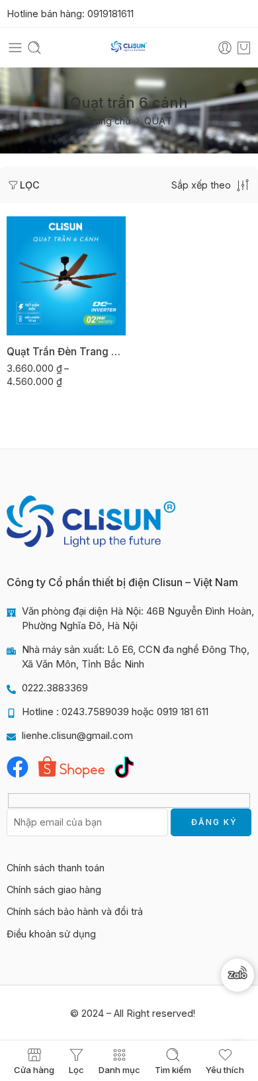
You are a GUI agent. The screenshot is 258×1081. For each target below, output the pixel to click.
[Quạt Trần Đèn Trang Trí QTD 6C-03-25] (66, 275)
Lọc (30, 185)
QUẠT (158, 120)
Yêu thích (225, 1069)
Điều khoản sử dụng (51, 933)
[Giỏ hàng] (243, 48)
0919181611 (110, 13)
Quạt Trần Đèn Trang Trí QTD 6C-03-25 (66, 351)
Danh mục (119, 1069)
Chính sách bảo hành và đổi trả (75, 911)
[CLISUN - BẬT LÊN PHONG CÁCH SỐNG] (128, 48)
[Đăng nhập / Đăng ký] (225, 48)
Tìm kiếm (173, 1069)
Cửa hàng (34, 1069)
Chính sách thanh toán (56, 867)
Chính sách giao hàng (54, 889)
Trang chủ (108, 120)
